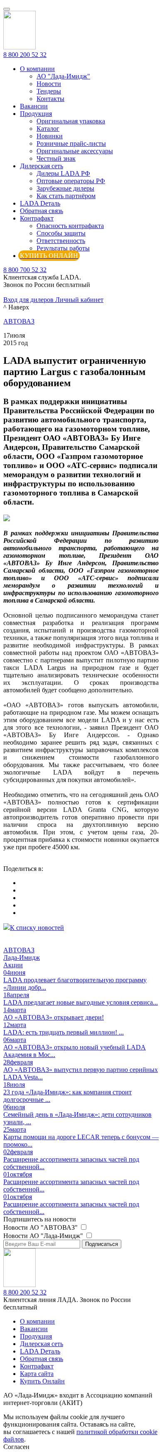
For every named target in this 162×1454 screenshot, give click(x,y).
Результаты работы (63, 248)
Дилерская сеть (41, 165)
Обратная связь (41, 210)
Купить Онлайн (42, 1381)
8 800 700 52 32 (25, 269)
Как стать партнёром (66, 195)
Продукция (36, 113)
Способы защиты (61, 233)
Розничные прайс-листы (71, 143)
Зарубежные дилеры (65, 188)
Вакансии (34, 106)
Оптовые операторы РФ (71, 180)
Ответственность (61, 240)
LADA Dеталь (40, 203)
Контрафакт (37, 218)
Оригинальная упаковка (71, 121)
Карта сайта (37, 1373)
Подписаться (101, 1244)
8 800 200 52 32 (25, 54)
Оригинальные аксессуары (75, 150)
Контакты (50, 98)
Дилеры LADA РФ (63, 173)
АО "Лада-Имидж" (63, 76)
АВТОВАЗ (18, 321)
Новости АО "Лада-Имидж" (44, 1235)
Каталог (48, 128)
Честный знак (56, 158)
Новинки (50, 136)
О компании (37, 68)
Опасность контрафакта (70, 225)
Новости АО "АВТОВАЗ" (41, 1227)
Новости (49, 83)
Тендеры (49, 91)
